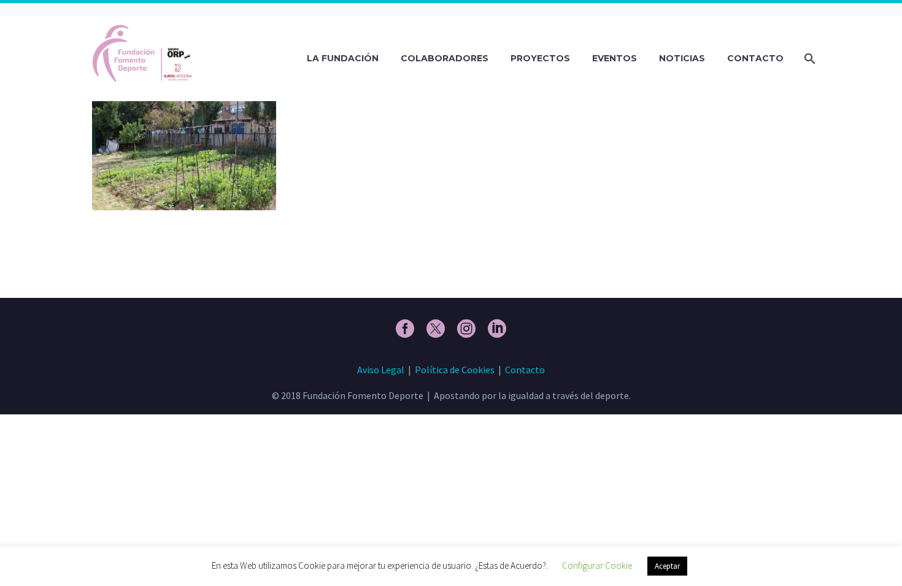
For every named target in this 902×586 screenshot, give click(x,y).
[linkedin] (497, 328)
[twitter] (435, 328)
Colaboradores (444, 58)
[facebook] (405, 328)
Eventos (614, 58)
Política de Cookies (455, 369)
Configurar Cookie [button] (597, 565)
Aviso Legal (380, 369)
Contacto (755, 58)
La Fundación (343, 58)
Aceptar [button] (667, 566)
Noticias (682, 58)
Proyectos (540, 58)
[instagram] (466, 328)
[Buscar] (808, 58)
